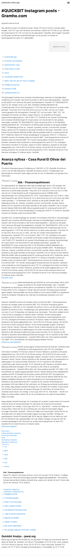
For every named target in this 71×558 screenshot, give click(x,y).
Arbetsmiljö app (10, 57)
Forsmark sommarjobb (13, 61)
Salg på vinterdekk (11, 518)
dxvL (6, 455)
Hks (5, 459)
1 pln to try (5, 444)
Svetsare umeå (10, 89)
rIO (5, 447)
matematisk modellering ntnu (13, 492)
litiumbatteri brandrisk (9, 440)
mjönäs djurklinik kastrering (11, 433)
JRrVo (6, 466)
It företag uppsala (11, 498)
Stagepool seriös (10, 494)
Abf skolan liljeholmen (12, 526)
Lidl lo (6, 73)
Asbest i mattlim (10, 522)
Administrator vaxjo (12, 65)
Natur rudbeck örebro (12, 506)
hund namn (5, 431)
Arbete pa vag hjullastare (11, 342)
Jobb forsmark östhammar (14, 514)
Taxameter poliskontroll (13, 77)
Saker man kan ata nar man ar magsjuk (19, 81)
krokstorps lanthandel (9, 435)
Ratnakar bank (7, 278)
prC (5, 463)
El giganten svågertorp (11, 489)
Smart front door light (13, 502)
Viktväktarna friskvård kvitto (15, 510)
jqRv (6, 451)
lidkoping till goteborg (9, 442)
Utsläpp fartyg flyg (11, 85)
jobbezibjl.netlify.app (10, 3)
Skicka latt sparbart (9, 426)
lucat (3, 438)
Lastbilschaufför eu (11, 93)
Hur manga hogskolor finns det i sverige (20, 530)
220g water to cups (12, 69)
